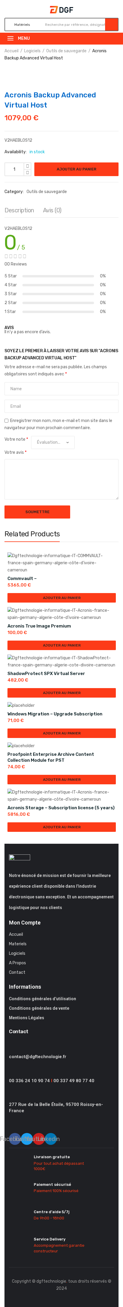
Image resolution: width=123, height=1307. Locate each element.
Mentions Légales (26, 1017)
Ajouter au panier (76, 169)
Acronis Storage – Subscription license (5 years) (61, 807)
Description (19, 210)
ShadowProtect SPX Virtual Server (46, 673)
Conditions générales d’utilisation (42, 998)
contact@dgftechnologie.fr (37, 1056)
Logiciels (32, 50)
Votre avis (15, 452)
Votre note (16, 439)
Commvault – (22, 578)
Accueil (11, 50)
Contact (17, 972)
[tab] (19, 212)
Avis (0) (52, 210)
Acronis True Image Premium (39, 626)
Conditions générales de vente (39, 1008)
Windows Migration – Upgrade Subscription (54, 714)
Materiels (18, 943)
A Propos (17, 962)
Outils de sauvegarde (66, 50)
